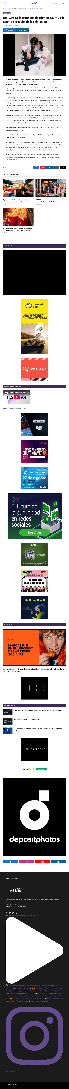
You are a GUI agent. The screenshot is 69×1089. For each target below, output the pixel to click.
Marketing (7, 13)
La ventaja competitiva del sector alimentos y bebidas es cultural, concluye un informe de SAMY (33, 670)
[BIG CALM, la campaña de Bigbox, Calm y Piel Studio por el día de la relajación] (34, 54)
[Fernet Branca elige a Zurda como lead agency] (7, 721)
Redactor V (8, 25)
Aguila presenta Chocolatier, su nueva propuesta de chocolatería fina (15, 201)
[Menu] (5, 3)
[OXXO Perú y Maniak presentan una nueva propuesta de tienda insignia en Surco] (50, 188)
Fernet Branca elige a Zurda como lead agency (27, 719)
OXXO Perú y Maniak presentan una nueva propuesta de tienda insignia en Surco (49, 201)
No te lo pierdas (9, 705)
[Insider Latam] (34, 3)
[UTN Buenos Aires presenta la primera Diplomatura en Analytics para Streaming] (7, 712)
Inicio (4, 8)
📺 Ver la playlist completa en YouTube (14, 408)
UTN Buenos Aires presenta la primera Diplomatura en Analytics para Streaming (38, 710)
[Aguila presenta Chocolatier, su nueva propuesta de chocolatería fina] (18, 188)
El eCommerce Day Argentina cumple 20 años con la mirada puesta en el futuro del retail (38, 729)
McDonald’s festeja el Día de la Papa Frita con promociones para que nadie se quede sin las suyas (18, 230)
